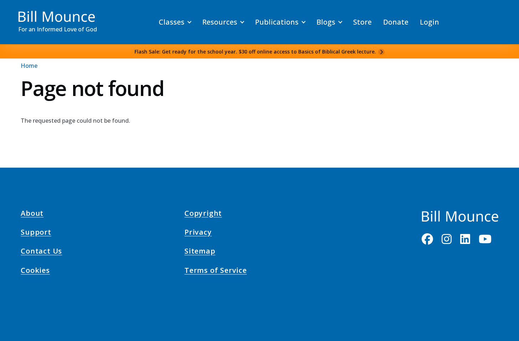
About (32, 214)
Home (29, 66)
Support (36, 233)
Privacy (198, 233)
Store (362, 22)
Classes (171, 22)
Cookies (35, 271)
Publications (277, 22)
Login (429, 22)
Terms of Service (215, 271)
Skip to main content (18, 12)
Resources (219, 22)
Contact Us (41, 252)
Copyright (203, 214)
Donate (395, 22)
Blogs (325, 22)
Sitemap (199, 252)
